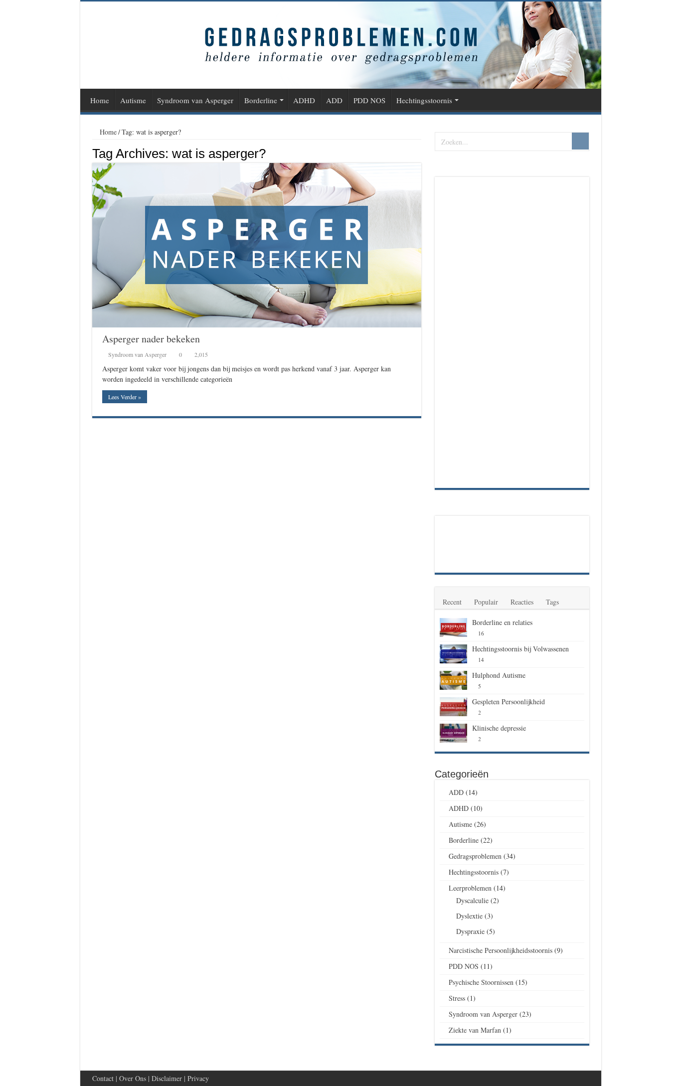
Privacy (198, 1078)
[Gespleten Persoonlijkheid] (453, 706)
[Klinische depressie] (453, 733)
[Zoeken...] (580, 141)
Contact (103, 1078)
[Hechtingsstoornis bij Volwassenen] (453, 653)
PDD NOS (369, 100)
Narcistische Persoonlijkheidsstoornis (500, 950)
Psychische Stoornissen (481, 982)
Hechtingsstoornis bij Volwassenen (520, 648)
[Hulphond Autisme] (453, 680)
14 (481, 659)
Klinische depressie (499, 728)
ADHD (304, 100)
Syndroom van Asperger (195, 100)
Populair (486, 602)
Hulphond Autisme (498, 675)
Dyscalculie (472, 900)
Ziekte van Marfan (475, 1030)
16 (481, 633)
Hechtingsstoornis (424, 100)
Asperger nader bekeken (151, 338)
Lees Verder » (124, 397)
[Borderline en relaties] (453, 627)
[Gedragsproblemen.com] (340, 45)
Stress (457, 998)
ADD (334, 100)
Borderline (260, 100)
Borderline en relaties (502, 622)
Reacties (522, 602)
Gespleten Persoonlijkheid (508, 701)
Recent (452, 602)
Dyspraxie (470, 931)
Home (99, 100)
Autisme (133, 100)
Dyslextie (469, 916)
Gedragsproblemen (475, 856)
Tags (552, 602)
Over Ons (132, 1078)
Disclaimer (167, 1078)
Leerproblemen (470, 888)
